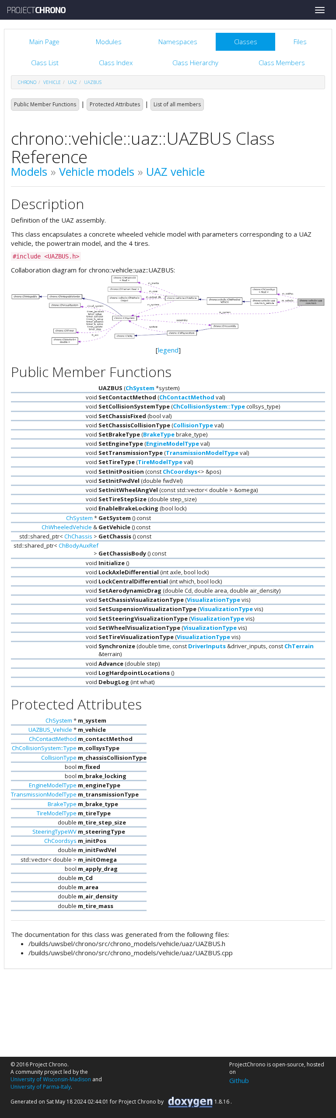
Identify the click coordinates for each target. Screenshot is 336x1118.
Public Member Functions (45, 104)
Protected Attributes (115, 104)
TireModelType (160, 462)
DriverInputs (207, 646)
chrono (27, 82)
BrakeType (159, 434)
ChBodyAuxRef (78, 545)
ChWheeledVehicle (67, 527)
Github (239, 1080)
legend (168, 350)
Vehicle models (96, 171)
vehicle (52, 82)
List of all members (177, 104)
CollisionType (193, 425)
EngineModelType (172, 443)
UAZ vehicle (175, 171)
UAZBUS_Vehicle (50, 730)
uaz (72, 82)
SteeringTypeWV (54, 831)
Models (29, 171)
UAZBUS (93, 82)
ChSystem (140, 388)
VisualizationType (213, 600)
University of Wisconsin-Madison (50, 1079)
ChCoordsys (180, 471)
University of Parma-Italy (40, 1086)
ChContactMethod (186, 397)
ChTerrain (299, 646)
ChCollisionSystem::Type (209, 406)
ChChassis (78, 536)
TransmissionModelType (202, 453)
